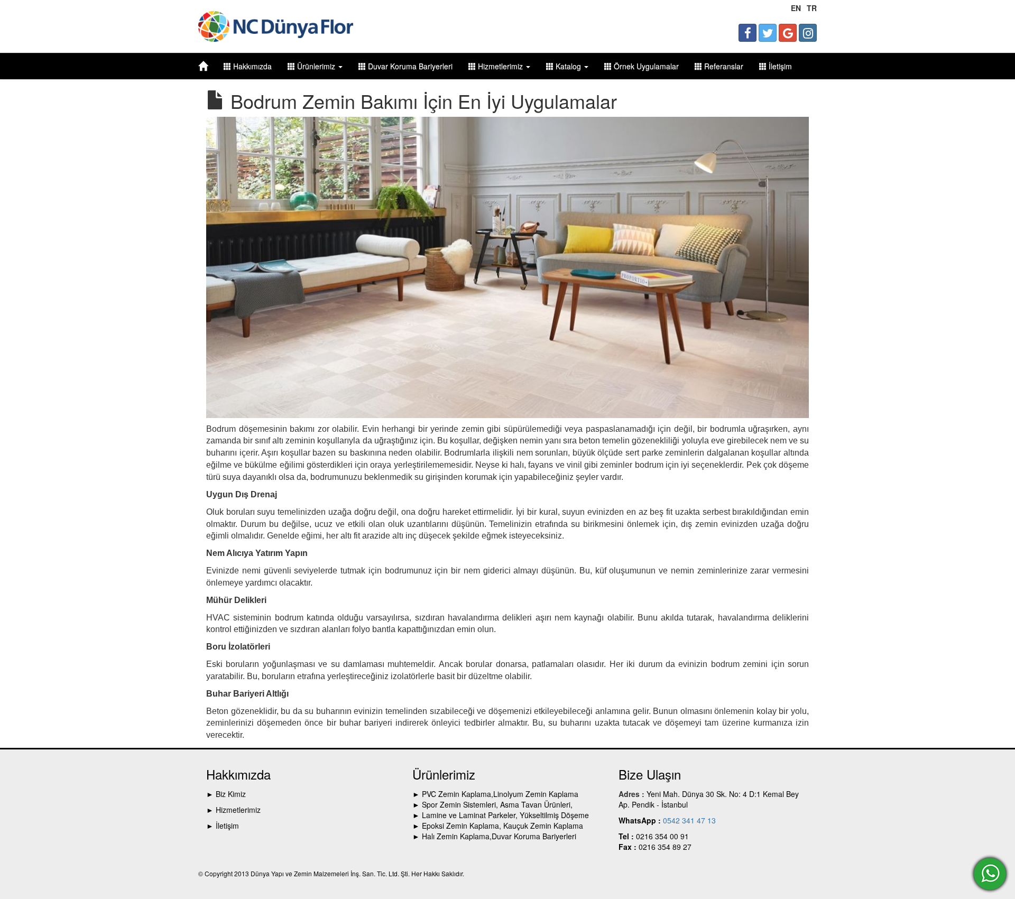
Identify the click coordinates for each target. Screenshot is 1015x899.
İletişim (779, 66)
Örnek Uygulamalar (645, 66)
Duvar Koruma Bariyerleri (409, 66)
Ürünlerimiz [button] (316, 66)
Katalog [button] (568, 66)
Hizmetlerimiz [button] (500, 66)
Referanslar (722, 66)
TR (812, 8)
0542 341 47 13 (688, 820)
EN (796, 8)
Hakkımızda (251, 66)
